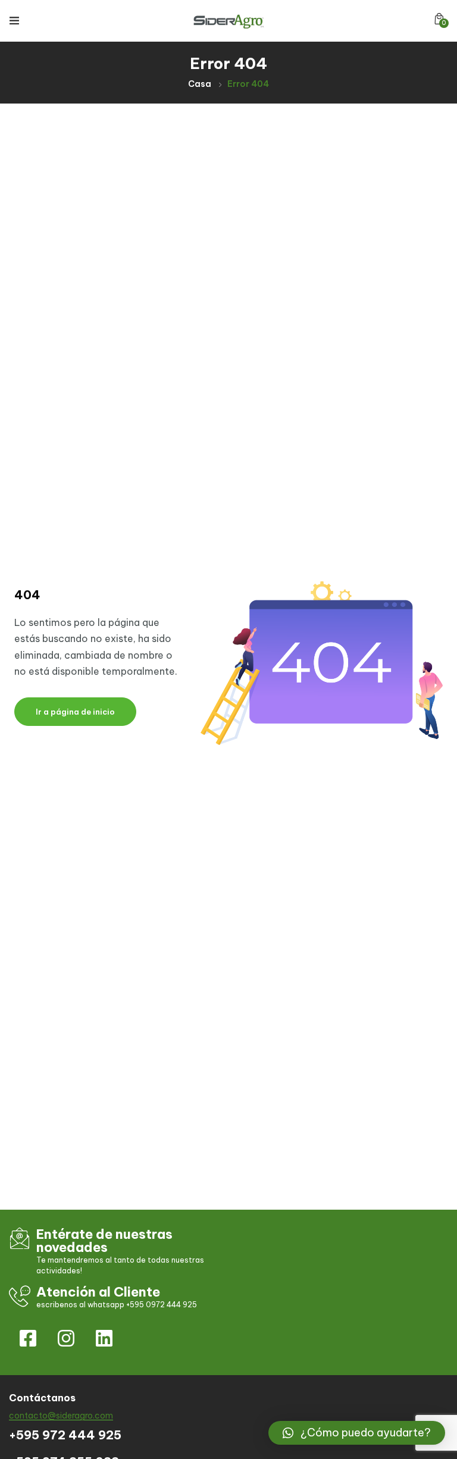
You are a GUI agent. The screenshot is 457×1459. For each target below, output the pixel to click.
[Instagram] (66, 1338)
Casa (199, 84)
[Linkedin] (104, 1338)
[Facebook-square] (28, 1338)
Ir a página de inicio (75, 711)
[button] (439, 18)
